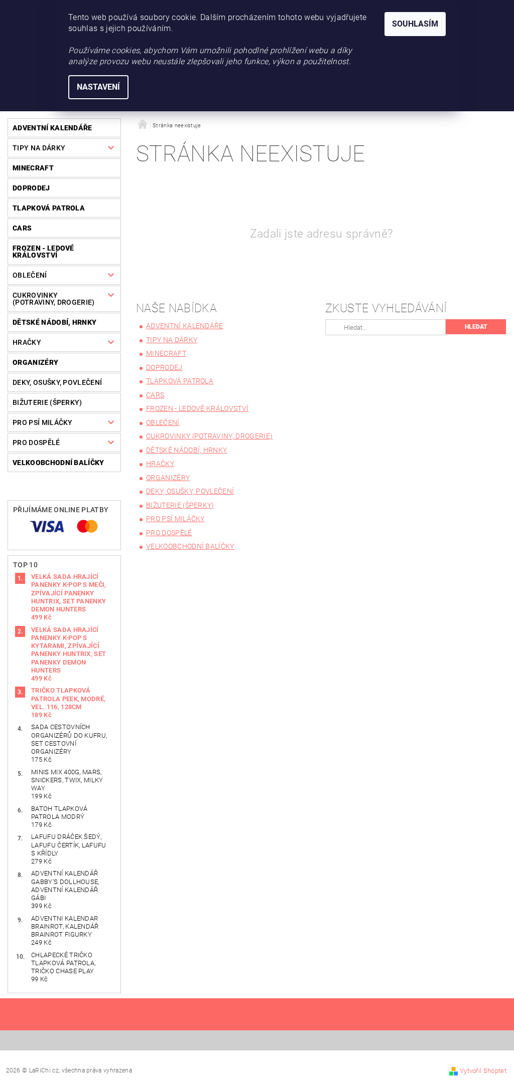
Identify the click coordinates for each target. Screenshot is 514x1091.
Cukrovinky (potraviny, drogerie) (54, 298)
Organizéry (35, 362)
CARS (22, 228)
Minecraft (33, 168)
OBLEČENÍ (30, 275)
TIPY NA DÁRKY (39, 148)
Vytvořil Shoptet (483, 1070)
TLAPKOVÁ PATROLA (49, 208)
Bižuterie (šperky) (47, 402)
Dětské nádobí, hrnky (54, 322)
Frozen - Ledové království (43, 251)
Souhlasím (415, 24)
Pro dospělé (36, 443)
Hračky (27, 342)
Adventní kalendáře (52, 128)
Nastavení (98, 87)
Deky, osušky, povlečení (57, 382)
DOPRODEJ (31, 188)
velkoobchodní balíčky (58, 463)
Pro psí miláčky (43, 422)
